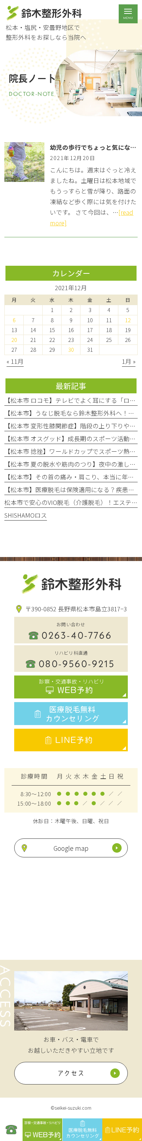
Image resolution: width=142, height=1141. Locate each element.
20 (14, 339)
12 (128, 320)
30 (71, 349)
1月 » (128, 361)
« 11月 (15, 361)
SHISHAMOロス (25, 515)
